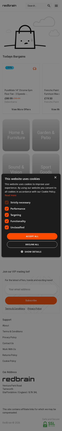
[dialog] (31, 215)
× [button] (55, 177)
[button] (31, 251)
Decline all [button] (32, 244)
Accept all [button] (32, 236)
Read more (10, 195)
